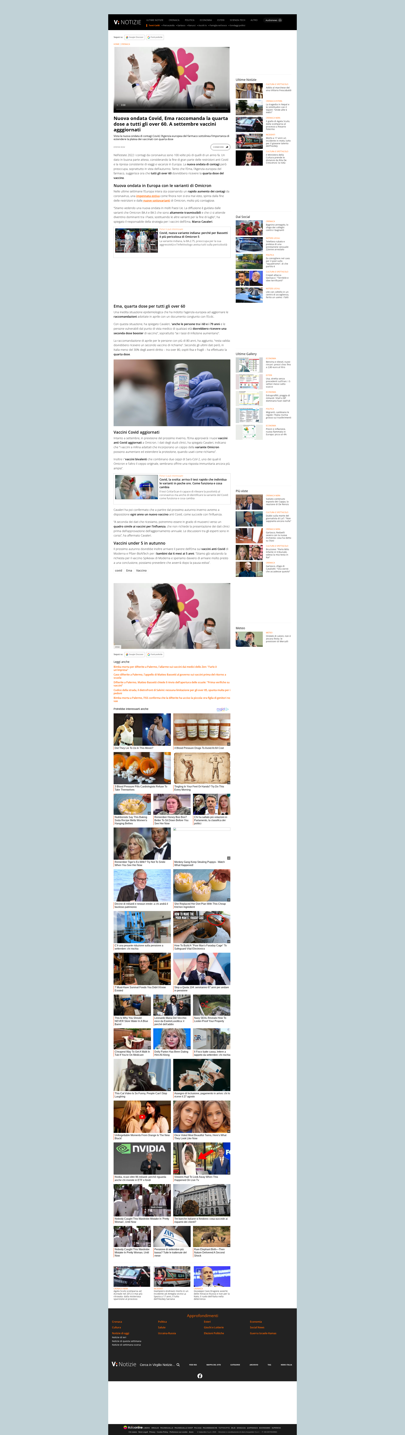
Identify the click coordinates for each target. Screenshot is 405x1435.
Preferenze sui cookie (178, 1432)
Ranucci (192, 25)
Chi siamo (133, 1432)
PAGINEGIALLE (166, 1428)
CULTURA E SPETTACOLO (277, 84)
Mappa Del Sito (213, 1365)
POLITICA (189, 20)
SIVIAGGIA (241, 1428)
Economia (256, 1321)
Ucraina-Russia (167, 1333)
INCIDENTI (158, 1288)
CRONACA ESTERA (274, 101)
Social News (257, 1327)
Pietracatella (168, 25)
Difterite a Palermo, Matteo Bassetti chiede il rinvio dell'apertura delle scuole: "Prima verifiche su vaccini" (172, 684)
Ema (129, 570)
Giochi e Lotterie (214, 1327)
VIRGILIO (155, 1428)
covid (118, 570)
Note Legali (143, 1432)
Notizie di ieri (119, 1337)
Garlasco (181, 25)
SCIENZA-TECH (237, 20)
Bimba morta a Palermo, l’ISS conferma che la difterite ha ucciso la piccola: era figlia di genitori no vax (172, 699)
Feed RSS (193, 1365)
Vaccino (141, 570)
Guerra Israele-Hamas (263, 1333)
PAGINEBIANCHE (210, 1428)
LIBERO (146, 1428)
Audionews (271, 20)
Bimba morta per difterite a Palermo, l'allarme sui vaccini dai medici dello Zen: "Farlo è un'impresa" (165, 668)
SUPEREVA (276, 1428)
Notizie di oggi (120, 1333)
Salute (161, 1327)
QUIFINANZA (252, 1428)
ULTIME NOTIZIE (154, 20)
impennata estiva (148, 196)
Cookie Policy (162, 1432)
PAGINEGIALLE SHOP (183, 1428)
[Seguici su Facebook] (199, 1377)
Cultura (116, 1327)
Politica (162, 1321)
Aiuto (191, 1432)
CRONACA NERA (121, 1288)
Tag (269, 1365)
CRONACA (174, 20)
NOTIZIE (131, 22)
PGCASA (198, 1428)
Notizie (127, 1364)
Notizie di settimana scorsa (126, 1344)
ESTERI (220, 20)
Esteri (207, 1321)
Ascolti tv (202, 25)
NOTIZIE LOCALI (273, 238)
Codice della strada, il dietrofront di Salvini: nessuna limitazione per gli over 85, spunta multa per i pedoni (172, 691)
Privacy (152, 1432)
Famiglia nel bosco (218, 25)
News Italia (286, 1365)
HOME (116, 44)
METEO (269, 633)
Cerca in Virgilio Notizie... (157, 1365)
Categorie (235, 1365)
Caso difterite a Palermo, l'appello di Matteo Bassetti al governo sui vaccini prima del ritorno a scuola (170, 676)
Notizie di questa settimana (126, 1341)
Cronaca (117, 1321)
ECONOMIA (206, 20)
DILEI (233, 1428)
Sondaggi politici (237, 25)
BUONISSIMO (264, 1428)
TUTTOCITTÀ (224, 1428)
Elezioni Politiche (214, 1333)
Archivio (254, 1365)
